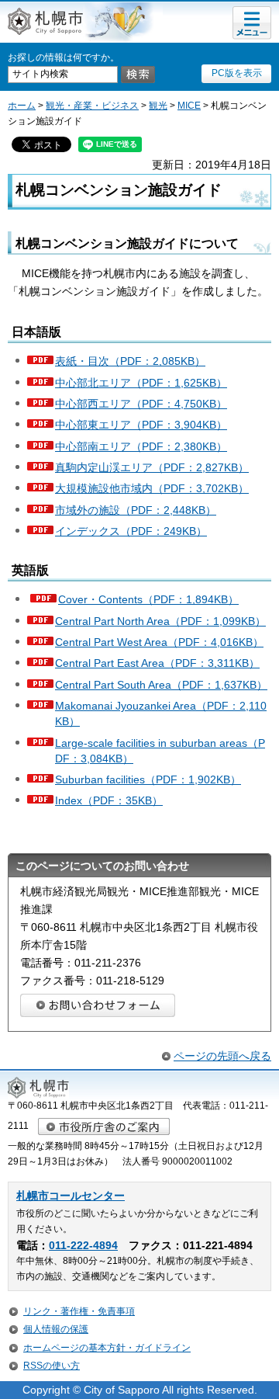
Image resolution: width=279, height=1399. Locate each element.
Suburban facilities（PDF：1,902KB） (148, 779)
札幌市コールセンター (70, 1196)
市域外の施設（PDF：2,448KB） (135, 510)
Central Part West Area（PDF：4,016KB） (159, 642)
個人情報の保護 (55, 1329)
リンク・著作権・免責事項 (79, 1311)
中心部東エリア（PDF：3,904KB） (141, 424)
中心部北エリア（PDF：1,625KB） (141, 383)
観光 (158, 105)
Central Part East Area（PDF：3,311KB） (157, 663)
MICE (189, 105)
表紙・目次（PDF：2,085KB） (130, 361)
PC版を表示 (237, 73)
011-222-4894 (83, 1245)
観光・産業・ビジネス (92, 105)
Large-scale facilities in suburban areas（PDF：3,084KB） (160, 751)
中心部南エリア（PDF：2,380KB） (141, 446)
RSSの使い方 (51, 1365)
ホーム (22, 105)
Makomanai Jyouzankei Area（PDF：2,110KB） (161, 713)
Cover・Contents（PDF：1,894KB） (148, 599)
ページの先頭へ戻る (222, 1056)
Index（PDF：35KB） (109, 800)
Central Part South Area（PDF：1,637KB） (161, 685)
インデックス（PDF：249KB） (131, 531)
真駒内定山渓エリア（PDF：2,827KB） (152, 467)
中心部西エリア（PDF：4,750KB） (141, 403)
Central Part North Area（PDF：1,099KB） (160, 621)
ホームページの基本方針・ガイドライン (107, 1347)
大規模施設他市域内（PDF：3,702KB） (152, 488)
